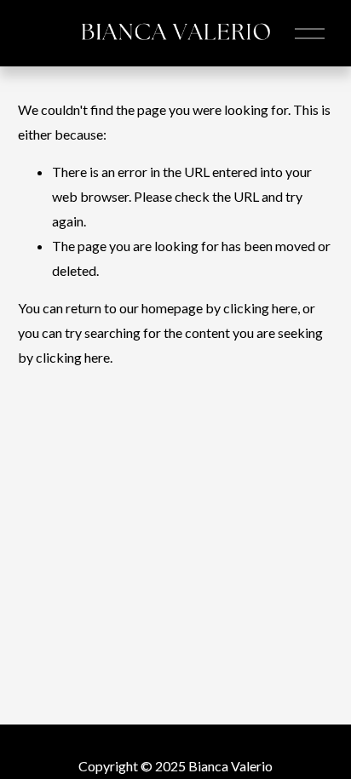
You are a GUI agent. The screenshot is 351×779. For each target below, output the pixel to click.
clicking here (260, 308)
